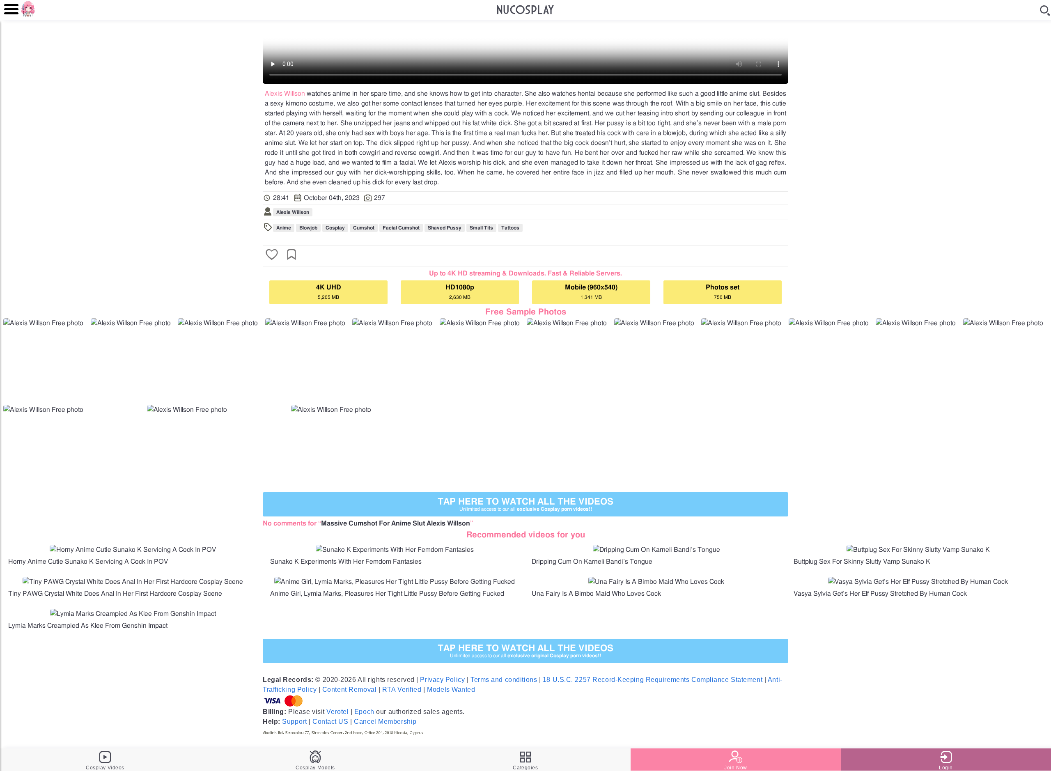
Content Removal (349, 689)
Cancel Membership (385, 721)
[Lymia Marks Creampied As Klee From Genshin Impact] (133, 613)
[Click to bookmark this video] (291, 255)
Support (294, 721)
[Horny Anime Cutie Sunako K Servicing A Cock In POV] (133, 549)
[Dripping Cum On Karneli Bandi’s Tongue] (656, 549)
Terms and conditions (503, 679)
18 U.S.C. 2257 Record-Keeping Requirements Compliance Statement (652, 679)
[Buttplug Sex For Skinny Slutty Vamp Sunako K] (918, 549)
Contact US (330, 721)
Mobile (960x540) (591, 292)
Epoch (364, 711)
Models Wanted (451, 689)
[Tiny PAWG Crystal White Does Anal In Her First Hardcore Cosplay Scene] (133, 581)
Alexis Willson (285, 93)
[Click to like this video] (272, 255)
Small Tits (481, 227)
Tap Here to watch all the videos (525, 504)
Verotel (337, 711)
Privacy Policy (442, 679)
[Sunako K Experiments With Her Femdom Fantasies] (395, 549)
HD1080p (459, 292)
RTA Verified (402, 689)
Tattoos (510, 227)
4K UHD (328, 292)
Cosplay (335, 227)
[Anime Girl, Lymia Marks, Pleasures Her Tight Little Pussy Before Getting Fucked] (394, 581)
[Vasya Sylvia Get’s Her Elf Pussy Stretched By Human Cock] (918, 581)
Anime (283, 227)
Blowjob (308, 227)
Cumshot (363, 227)
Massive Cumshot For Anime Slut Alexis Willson (395, 523)
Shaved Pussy (444, 227)
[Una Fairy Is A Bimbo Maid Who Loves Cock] (656, 581)
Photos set (722, 292)
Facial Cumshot (401, 227)
